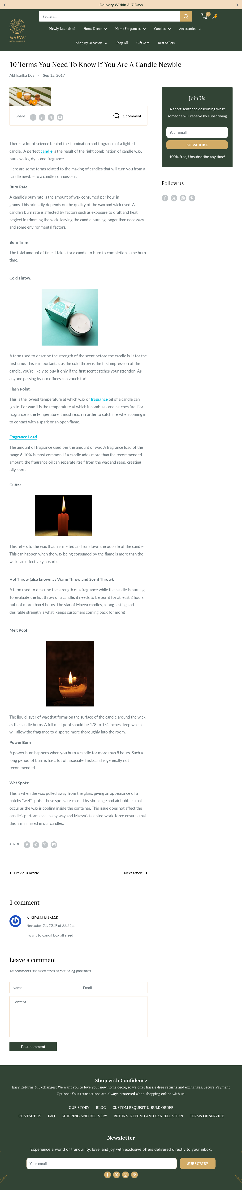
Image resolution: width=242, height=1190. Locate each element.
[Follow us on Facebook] (165, 197)
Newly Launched (62, 28)
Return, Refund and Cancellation (148, 1116)
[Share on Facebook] (33, 117)
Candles (160, 28)
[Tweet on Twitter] (51, 117)
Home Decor (93, 28)
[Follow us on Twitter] (174, 197)
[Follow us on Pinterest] (192, 197)
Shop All (122, 42)
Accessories (187, 28)
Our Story (79, 1107)
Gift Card (143, 42)
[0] (204, 16)
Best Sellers (166, 42)
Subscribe (197, 144)
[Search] (186, 16)
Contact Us (29, 1116)
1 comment (132, 116)
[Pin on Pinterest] (42, 117)
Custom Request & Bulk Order (142, 1107)
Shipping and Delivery (84, 1116)
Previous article (26, 873)
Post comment (33, 1046)
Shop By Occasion (89, 42)
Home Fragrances (128, 28)
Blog (101, 1107)
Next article (133, 873)
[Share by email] (60, 117)
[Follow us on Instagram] (183, 197)
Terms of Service (207, 1116)
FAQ (51, 1116)
